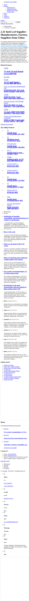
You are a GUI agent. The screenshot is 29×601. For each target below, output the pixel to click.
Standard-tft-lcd (11, 7)
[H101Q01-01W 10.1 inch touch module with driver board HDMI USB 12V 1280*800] (14, 88)
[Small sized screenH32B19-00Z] (8, 197)
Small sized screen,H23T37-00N (15, 186)
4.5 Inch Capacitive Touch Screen (12, 376)
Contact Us (7, 17)
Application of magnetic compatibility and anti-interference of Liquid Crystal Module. (16, 218)
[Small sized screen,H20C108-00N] (11, 144)
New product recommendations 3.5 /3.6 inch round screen (15, 272)
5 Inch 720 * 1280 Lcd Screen (11, 366)
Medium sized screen (12, 10)
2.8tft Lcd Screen (8, 379)
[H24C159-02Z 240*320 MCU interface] (16, 205)
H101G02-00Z (13, 166)
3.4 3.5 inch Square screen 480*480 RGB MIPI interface (12, 83)
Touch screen (10, 12)
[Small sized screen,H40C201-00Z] (8, 130)
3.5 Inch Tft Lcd (8, 374)
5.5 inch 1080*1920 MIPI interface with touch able (14, 112)
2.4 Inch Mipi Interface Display (12, 371)
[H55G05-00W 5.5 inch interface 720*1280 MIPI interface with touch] (14, 103)
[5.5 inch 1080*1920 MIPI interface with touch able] (6, 109)
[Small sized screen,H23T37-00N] (8, 183)
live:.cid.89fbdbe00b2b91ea (11, 522)
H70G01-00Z (12, 192)
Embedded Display (22, 46)
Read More (7, 77)
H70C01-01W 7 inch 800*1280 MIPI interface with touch (14, 98)
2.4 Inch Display (8, 375)
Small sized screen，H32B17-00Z (15, 153)
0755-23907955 (12, 454)
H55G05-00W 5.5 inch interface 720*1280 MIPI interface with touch (14, 106)
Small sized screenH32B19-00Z (15, 200)
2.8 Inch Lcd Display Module (11, 378)
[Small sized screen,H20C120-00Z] (8, 177)
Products (6, 6)
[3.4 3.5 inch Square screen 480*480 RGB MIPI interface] (6, 80)
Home (5, 4)
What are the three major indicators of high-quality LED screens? (16, 258)
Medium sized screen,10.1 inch (13, 140)
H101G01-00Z (13, 173)
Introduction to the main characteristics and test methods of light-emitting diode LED (15, 287)
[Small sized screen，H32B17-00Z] (9, 150)
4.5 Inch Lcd (7, 369)
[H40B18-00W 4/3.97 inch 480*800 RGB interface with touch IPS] (9, 157)
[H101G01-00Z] (12, 170)
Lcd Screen (3, 47)
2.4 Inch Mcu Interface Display (15, 47)
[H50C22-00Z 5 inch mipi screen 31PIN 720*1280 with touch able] (14, 118)
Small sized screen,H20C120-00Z (15, 180)
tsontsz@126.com (12, 455)
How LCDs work (9, 232)
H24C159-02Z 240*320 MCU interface (13, 208)
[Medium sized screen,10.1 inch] (8, 137)
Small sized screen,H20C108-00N (16, 146)
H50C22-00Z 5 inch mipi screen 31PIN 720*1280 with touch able (14, 121)
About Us (6, 16)
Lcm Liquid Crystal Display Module (13, 45)
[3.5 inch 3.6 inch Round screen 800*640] (6, 68)
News (5, 13)
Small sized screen (11, 9)
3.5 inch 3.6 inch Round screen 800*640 (13, 72)
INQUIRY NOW (5, 461)
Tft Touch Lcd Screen (9, 372)
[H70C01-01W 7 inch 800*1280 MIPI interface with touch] (6, 94)
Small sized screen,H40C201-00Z (15, 133)
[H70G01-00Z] (12, 190)
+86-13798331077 (8, 486)
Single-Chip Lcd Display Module (12, 368)
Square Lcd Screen (9, 365)
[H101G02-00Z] (12, 164)
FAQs (5, 15)
